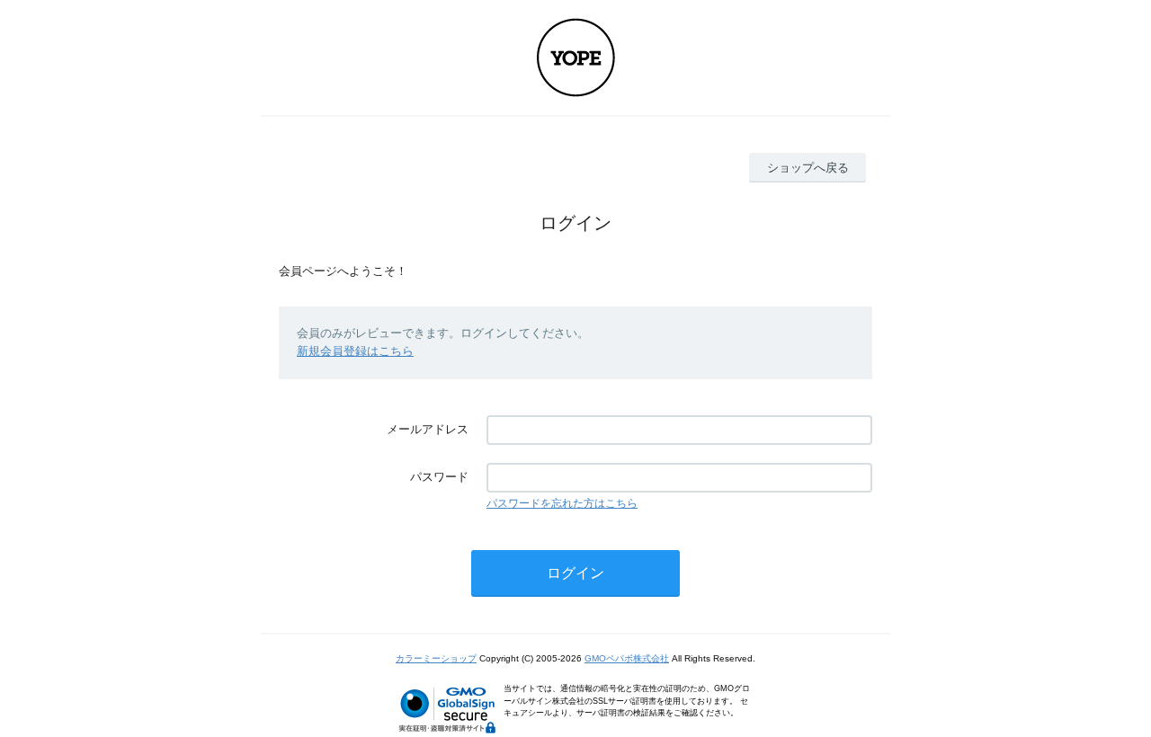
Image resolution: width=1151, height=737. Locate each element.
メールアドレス (427, 429)
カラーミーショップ (436, 658)
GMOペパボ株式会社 (626, 658)
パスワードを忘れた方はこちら (562, 503)
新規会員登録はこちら (355, 351)
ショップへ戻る (808, 167)
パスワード (439, 477)
